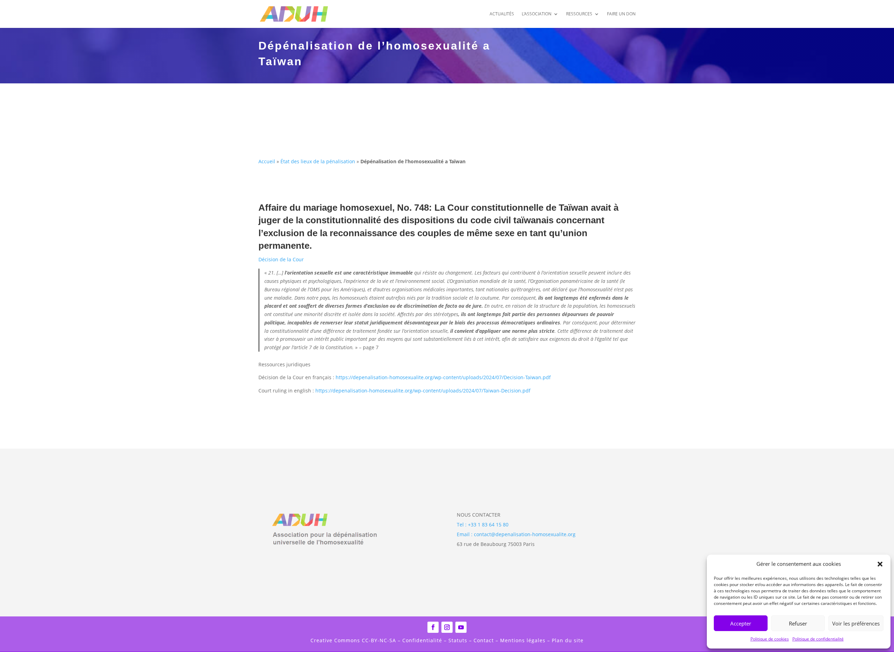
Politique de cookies (769, 639)
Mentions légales (522, 640)
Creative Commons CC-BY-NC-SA (354, 640)
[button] (880, 564)
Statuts (457, 640)
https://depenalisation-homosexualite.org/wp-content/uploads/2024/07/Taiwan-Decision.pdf (422, 390)
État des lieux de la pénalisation (317, 161)
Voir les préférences (856, 623)
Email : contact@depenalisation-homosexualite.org (516, 534)
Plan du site (568, 640)
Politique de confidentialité (818, 639)
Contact (484, 640)
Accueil (266, 161)
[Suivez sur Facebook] (433, 627)
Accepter (740, 623)
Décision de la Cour (281, 259)
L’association (536, 14)
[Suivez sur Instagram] (447, 627)
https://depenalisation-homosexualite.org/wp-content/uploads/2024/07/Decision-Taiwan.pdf (443, 377)
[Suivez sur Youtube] (461, 627)
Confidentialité (422, 640)
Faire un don (621, 14)
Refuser (798, 623)
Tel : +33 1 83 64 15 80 (482, 524)
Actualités (502, 14)
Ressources (579, 14)
